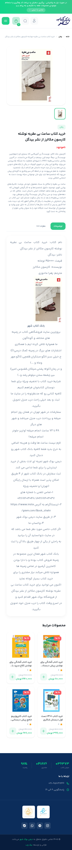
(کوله (47, 369)
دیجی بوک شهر (52, 461)
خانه (67, 36)
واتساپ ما (34, 523)
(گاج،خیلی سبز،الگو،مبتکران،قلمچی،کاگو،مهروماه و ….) (35, 356)
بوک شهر (37, 597)
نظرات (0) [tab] (41, 226)
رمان (60, 36)
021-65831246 (56, 783)
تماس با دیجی (37, 9)
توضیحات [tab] (58, 226)
